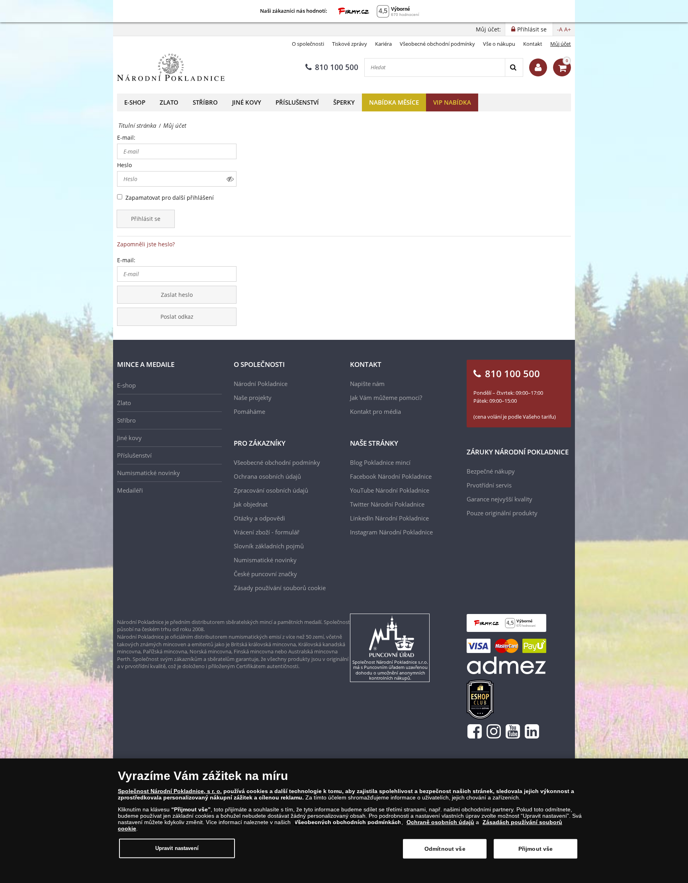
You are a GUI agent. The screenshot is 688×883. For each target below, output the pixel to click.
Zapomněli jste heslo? (146, 244)
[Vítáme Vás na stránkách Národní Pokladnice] (538, 67)
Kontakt (532, 43)
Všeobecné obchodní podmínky (437, 43)
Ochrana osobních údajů (267, 476)
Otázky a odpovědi (259, 518)
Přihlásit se (145, 218)
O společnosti (308, 43)
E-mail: (126, 137)
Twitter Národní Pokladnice (387, 504)
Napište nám (367, 384)
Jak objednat (251, 504)
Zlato (169, 102)
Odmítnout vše (444, 849)
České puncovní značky (265, 574)
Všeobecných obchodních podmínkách (347, 822)
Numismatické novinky (148, 473)
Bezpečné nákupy (491, 471)
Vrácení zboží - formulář (266, 532)
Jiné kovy (246, 102)
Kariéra (383, 43)
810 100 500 (336, 67)
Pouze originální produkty (502, 513)
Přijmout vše (535, 849)
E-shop (134, 102)
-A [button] (560, 29)
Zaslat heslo (177, 294)
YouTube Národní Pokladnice (389, 490)
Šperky (344, 102)
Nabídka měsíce (394, 102)
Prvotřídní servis (489, 485)
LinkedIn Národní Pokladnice (389, 518)
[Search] (514, 67)
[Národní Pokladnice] (171, 67)
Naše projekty (253, 398)
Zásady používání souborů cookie (280, 588)
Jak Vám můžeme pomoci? (386, 398)
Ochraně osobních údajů (440, 822)
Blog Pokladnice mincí (380, 462)
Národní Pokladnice (260, 384)
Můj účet (560, 43)
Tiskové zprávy (349, 43)
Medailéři (130, 490)
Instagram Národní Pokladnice (391, 532)
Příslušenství (297, 102)
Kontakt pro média (375, 411)
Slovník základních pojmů (269, 546)
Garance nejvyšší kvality (499, 499)
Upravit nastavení (177, 848)
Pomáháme (249, 411)
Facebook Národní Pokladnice (391, 476)
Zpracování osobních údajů (271, 490)
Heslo (124, 165)
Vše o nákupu (499, 43)
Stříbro (205, 102)
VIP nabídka (452, 102)
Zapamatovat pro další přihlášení (169, 197)
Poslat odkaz (177, 316)
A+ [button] (567, 29)
